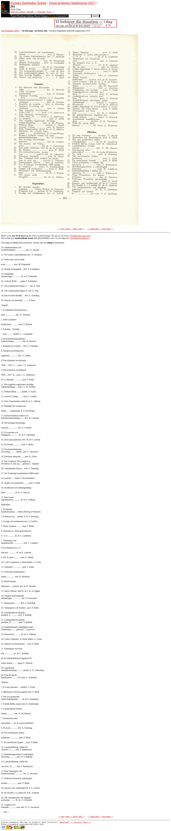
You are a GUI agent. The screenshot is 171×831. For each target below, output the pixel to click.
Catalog (30, 16)
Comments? (62, 16)
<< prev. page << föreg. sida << (71, 229)
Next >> (50, 12)
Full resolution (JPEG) (10, 31)
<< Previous (40, 12)
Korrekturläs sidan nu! (79, 238)
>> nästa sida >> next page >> (100, 229)
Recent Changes (41, 16)
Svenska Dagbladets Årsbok (28, 3)
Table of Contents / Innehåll (22, 12)
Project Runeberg (18, 16)
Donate (52, 16)
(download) (64, 822)
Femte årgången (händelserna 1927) (72, 3)
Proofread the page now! (80, 236)
